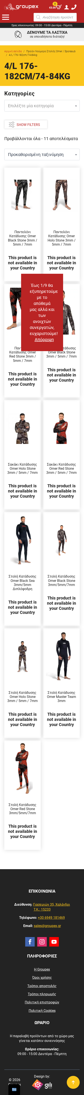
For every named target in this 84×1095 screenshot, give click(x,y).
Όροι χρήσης (42, 978)
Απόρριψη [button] (44, 339)
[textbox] (40, 106)
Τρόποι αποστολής (42, 986)
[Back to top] (73, 1082)
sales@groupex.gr (47, 926)
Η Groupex (42, 969)
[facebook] (30, 942)
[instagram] (42, 942)
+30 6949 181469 (51, 918)
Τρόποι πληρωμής (42, 994)
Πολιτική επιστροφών (42, 1002)
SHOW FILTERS (28, 125)
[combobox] (42, 106)
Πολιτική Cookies (42, 1011)
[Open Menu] (5, 17)
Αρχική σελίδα (13, 51)
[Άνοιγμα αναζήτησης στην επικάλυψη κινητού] (55, 17)
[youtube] (54, 942)
